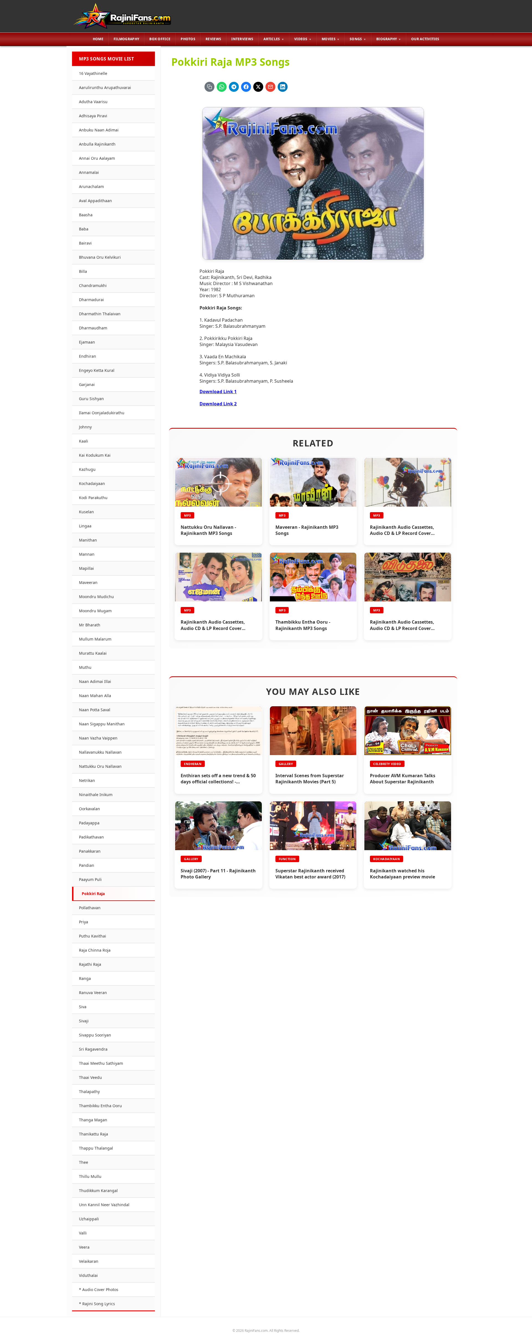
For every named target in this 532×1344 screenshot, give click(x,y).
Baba (83, 229)
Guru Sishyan (91, 398)
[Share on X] (258, 87)
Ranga (85, 978)
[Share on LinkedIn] (283, 87)
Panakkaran (90, 851)
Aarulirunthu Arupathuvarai (105, 87)
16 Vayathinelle (93, 73)
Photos (188, 39)
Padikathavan (91, 837)
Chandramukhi (93, 285)
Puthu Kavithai (92, 936)
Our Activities (425, 39)
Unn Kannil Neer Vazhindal (104, 1204)
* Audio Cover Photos (98, 1289)
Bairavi (85, 243)
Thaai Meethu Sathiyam (101, 1063)
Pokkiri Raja (93, 893)
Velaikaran (88, 1261)
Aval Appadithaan (95, 200)
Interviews (242, 39)
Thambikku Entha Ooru (100, 1105)
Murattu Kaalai (93, 653)
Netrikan (87, 780)
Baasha (86, 214)
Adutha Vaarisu (93, 101)
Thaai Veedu (90, 1077)
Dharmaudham (93, 328)
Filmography (126, 39)
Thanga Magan (93, 1119)
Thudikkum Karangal (98, 1190)
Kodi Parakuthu (93, 497)
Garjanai (87, 384)
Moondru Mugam (95, 610)
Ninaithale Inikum (95, 794)
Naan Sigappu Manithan (102, 723)
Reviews (213, 39)
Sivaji (84, 1020)
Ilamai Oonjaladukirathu (101, 412)
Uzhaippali (89, 1218)
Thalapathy (89, 1091)
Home (98, 39)
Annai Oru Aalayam (97, 158)
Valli (83, 1233)
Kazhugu (87, 469)
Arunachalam (91, 186)
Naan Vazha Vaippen (98, 738)
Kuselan (86, 511)
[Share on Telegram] (234, 87)
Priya (83, 921)
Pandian (86, 865)
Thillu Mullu (90, 1176)
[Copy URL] (209, 87)
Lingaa (85, 526)
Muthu (85, 667)
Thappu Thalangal (96, 1148)
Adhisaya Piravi (93, 115)
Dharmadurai (91, 299)
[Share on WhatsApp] (222, 87)
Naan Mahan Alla (95, 695)
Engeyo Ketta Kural (96, 370)
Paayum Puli (90, 879)
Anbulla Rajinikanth (97, 144)
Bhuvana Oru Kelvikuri (100, 257)
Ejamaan (87, 342)
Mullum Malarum (95, 639)
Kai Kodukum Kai (95, 455)
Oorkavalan (89, 808)
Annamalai (89, 172)
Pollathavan (90, 907)
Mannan (86, 554)
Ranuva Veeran (93, 992)
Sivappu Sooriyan (95, 1035)
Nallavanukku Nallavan (100, 752)
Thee (83, 1162)
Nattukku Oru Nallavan (100, 766)
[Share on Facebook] (246, 87)
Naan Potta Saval (94, 709)
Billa (83, 271)
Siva (82, 1006)
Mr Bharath (89, 624)
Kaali (83, 441)
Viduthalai (88, 1275)
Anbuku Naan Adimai (99, 130)
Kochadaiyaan (92, 483)
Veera (84, 1247)
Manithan (88, 540)
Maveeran (88, 582)
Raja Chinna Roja (95, 950)
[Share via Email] (270, 87)
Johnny (85, 427)
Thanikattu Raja (93, 1134)
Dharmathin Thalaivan (100, 313)
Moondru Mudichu (96, 596)
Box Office (159, 39)
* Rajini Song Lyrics (97, 1303)
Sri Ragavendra (93, 1049)
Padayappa (89, 822)
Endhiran (87, 356)
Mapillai (86, 568)
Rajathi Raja (90, 964)
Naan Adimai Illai (95, 681)
